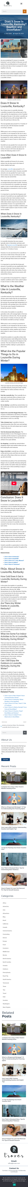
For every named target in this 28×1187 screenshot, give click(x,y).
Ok (14, 1184)
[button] (21, 3)
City (17, 725)
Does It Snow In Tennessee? (12, 564)
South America (7, 979)
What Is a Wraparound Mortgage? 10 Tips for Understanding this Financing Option (13, 807)
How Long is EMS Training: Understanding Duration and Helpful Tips (13, 828)
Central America (7, 931)
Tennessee (6, 983)
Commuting (6, 934)
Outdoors (5, 969)
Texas (4, 986)
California (5, 924)
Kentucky (21, 725)
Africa (4, 903)
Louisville (10, 169)
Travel (4, 993)
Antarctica (6, 906)
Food (4, 944)
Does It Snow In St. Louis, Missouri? (14, 560)
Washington (6, 1004)
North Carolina (7, 962)
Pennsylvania (6, 972)
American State (11, 725)
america (4, 725)
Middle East (6, 951)
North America (12, 727)
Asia (4, 910)
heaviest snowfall (12, 245)
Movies (5, 955)
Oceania (5, 965)
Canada (5, 927)
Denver (5, 937)
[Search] (25, 11)
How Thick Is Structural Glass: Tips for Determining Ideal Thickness (12, 868)
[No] (26, 1181)
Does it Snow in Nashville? (11, 558)
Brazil (4, 920)
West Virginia (6, 1007)
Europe (5, 941)
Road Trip (5, 976)
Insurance (5, 948)
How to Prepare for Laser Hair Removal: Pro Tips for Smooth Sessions (13, 889)
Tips (4, 990)
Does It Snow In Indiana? (11, 562)
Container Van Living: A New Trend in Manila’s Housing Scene (12, 787)
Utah (4, 997)
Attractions (6, 913)
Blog (4, 917)
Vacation (5, 1000)
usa (18, 727)
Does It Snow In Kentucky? (11, 556)
